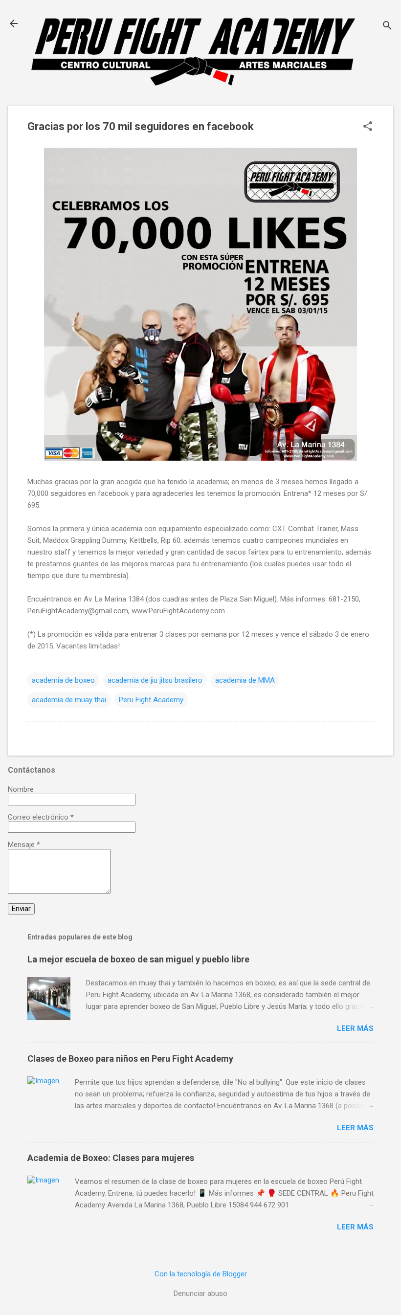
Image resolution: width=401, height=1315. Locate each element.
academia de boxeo (63, 680)
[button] (368, 127)
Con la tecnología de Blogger (201, 1274)
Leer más (355, 1028)
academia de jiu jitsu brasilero (155, 680)
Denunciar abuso (200, 1293)
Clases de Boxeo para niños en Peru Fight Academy (130, 1058)
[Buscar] (387, 27)
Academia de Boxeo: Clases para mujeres (110, 1158)
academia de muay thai (69, 699)
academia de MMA (245, 680)
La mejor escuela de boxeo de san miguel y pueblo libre (138, 959)
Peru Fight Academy (151, 699)
